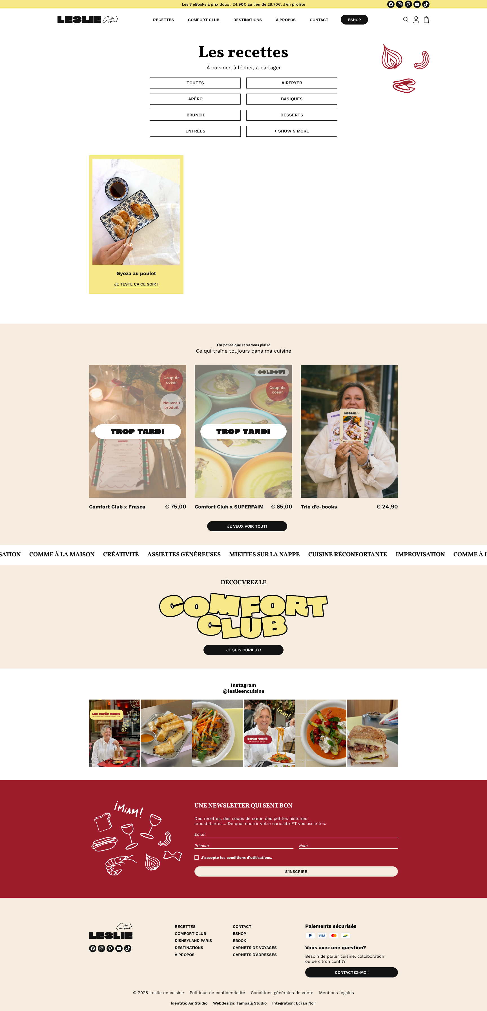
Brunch (195, 115)
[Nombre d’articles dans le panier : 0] (425, 19)
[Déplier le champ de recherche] (405, 19)
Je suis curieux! (243, 650)
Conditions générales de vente (282, 992)
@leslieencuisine (243, 691)
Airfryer (292, 82)
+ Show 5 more (291, 131)
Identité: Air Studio (189, 1003)
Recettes (163, 19)
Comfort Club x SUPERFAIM (229, 507)
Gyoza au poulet (136, 273)
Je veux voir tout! (247, 526)
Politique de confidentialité (217, 992)
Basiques (292, 98)
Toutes (195, 82)
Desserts (291, 115)
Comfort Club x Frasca (117, 507)
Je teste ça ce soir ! (136, 284)
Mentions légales (336, 992)
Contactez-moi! (352, 972)
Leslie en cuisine (166, 992)
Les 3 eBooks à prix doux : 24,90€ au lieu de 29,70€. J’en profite (243, 4)
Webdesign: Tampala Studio (240, 1003)
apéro (195, 98)
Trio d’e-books (319, 507)
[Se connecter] (416, 19)
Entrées (195, 131)
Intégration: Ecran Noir (294, 1003)
